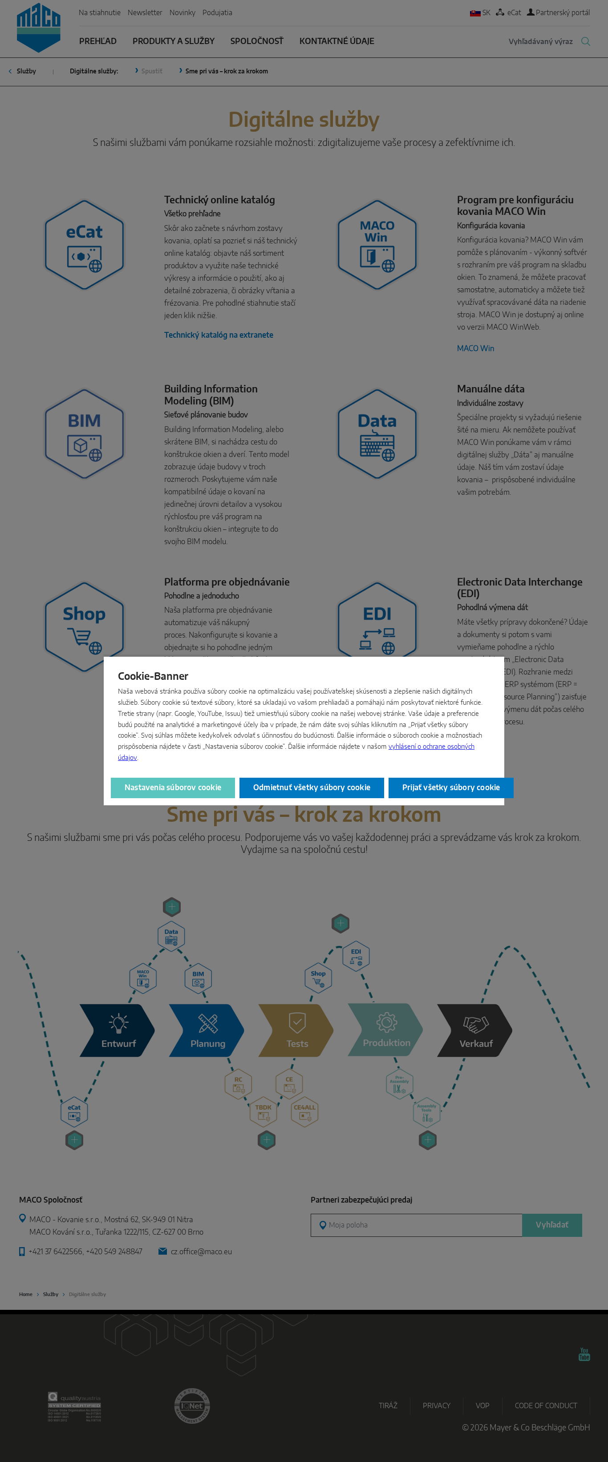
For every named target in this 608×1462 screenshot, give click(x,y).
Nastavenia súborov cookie (173, 788)
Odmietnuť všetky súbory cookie (311, 788)
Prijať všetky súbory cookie (451, 788)
